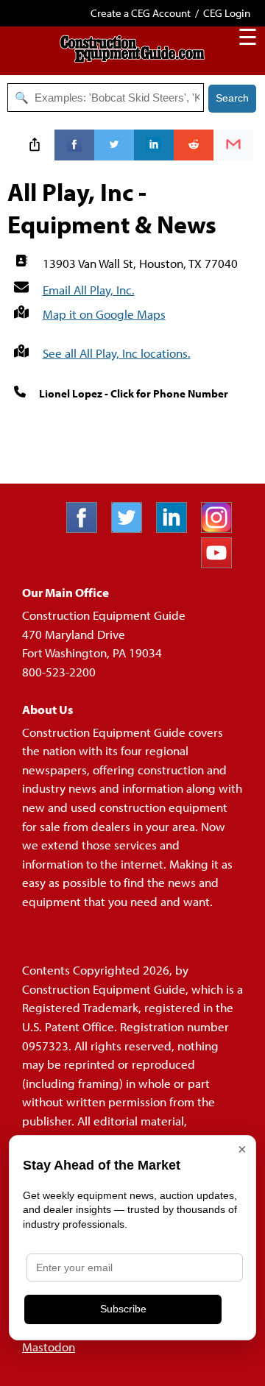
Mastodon (48, 1346)
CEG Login (226, 13)
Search (232, 98)
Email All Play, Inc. (89, 289)
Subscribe (123, 1309)
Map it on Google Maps (104, 314)
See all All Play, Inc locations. (117, 353)
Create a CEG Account (141, 13)
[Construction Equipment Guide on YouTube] (222, 563)
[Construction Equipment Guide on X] (132, 528)
